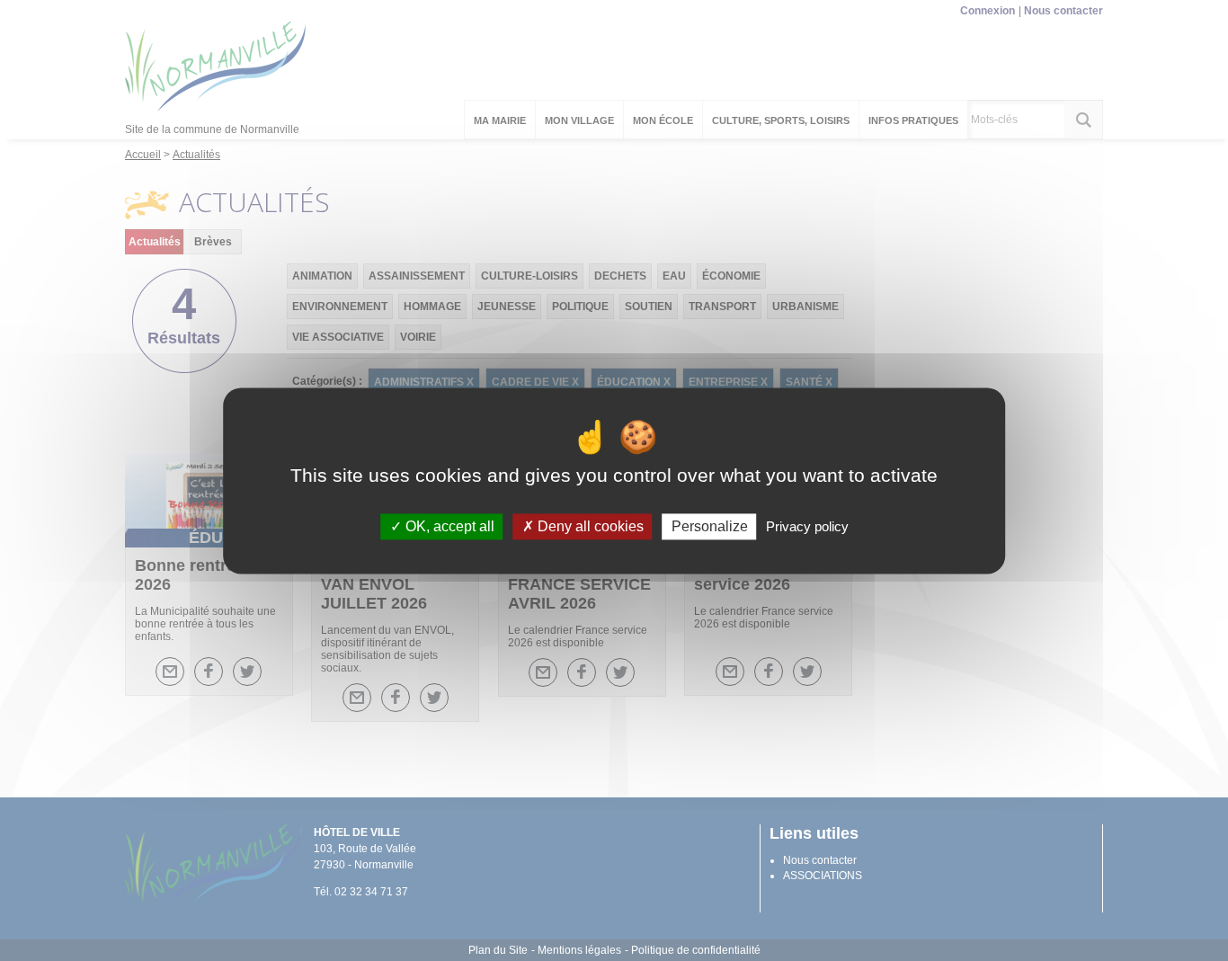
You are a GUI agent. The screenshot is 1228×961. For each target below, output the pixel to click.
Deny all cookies (589, 526)
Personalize (710, 526)
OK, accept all (448, 526)
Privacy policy (807, 526)
